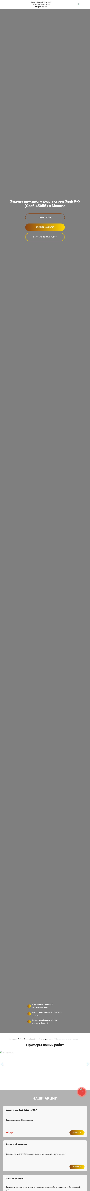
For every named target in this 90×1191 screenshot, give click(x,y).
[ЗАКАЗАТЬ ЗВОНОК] (82, 1092)
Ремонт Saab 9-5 (30, 1039)
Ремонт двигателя (46, 1039)
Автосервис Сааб (15, 1039)
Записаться (77, 1132)
